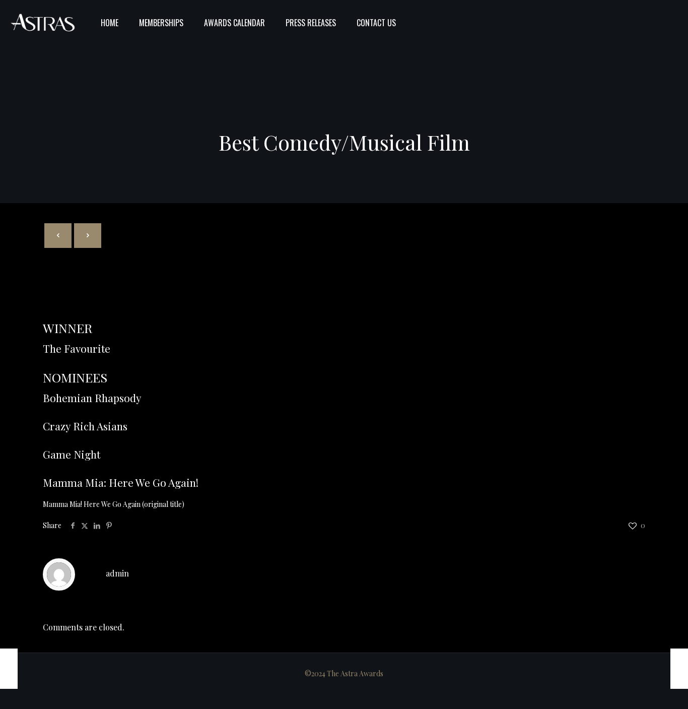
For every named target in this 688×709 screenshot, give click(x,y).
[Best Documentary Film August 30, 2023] (679, 669)
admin (117, 573)
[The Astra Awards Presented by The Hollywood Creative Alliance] (43, 23)
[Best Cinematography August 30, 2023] (9, 669)
